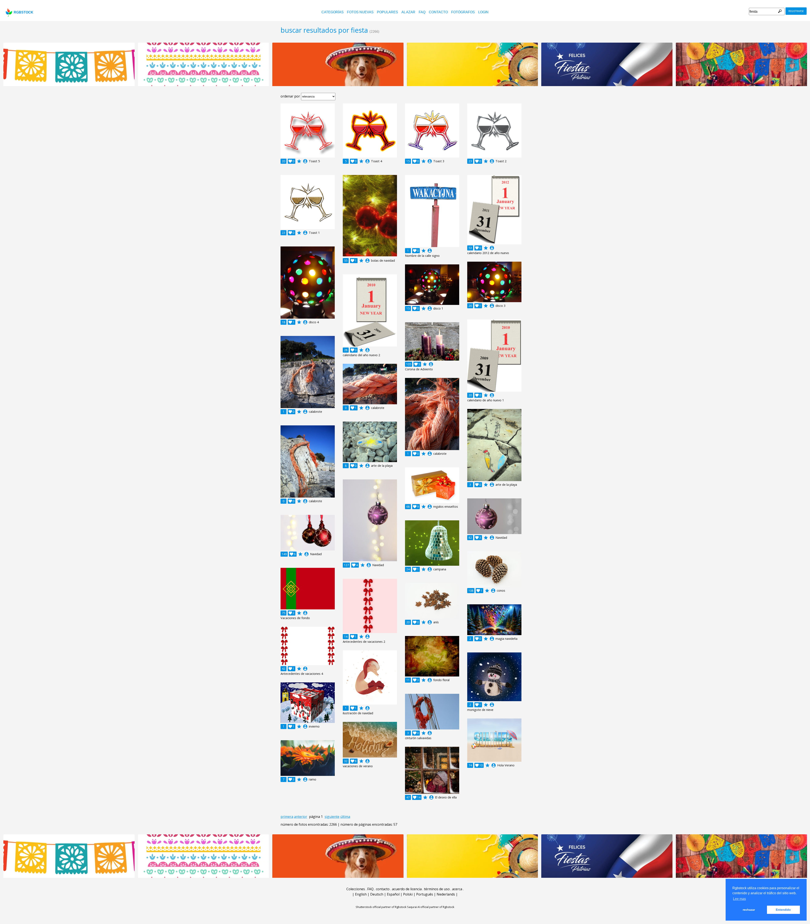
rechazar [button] (749, 909)
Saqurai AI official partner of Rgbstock (430, 907)
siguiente (332, 816)
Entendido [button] (783, 909)
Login (483, 12)
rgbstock (23, 12)
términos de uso (437, 889)
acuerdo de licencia (407, 889)
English (361, 894)
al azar (408, 12)
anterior (300, 816)
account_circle (305, 161)
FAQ (422, 12)
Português (424, 894)
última (345, 816)
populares (387, 12)
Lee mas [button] (739, 899)
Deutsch (376, 894)
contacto (438, 12)
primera (287, 816)
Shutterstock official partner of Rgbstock (381, 907)
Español (393, 894)
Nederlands (446, 894)
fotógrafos (463, 12)
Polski (408, 894)
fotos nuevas (360, 12)
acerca (457, 889)
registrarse (796, 11)
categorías (332, 12)
